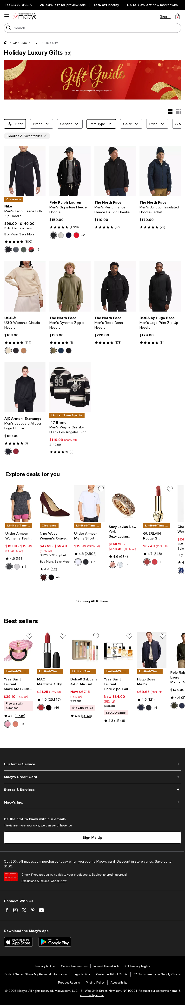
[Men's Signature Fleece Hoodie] (70, 171)
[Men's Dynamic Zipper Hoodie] (70, 286)
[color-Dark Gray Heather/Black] (16, 250)
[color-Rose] (112, 565)
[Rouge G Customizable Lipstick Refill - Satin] (158, 503)
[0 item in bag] (177, 16)
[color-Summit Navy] (61, 350)
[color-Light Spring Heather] (61, 235)
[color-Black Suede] (51, 577)
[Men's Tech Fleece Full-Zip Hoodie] (25, 171)
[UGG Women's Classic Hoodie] (25, 286)
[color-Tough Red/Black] (31, 250)
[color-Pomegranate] (16, 451)
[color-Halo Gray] (17, 567)
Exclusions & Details (35, 881)
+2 (83, 235)
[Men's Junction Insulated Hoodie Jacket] (160, 171)
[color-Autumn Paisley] (181, 570)
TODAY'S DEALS (18, 5)
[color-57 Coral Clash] (15, 724)
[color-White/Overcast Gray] (78, 562)
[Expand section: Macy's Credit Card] (92, 777)
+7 (38, 249)
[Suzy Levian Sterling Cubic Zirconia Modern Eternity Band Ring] (124, 503)
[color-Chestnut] (23, 350)
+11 (24, 566)
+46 (56, 707)
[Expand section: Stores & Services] (92, 789)
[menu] (7, 16)
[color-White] (120, 565)
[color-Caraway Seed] (53, 350)
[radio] (8, 249)
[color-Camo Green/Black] (23, 250)
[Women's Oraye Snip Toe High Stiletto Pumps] (55, 503)
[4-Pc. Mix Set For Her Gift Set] (85, 650)
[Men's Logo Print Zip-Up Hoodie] (160, 286)
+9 (22, 724)
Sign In (165, 16)
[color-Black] (8, 250)
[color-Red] (76, 235)
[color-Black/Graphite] (86, 562)
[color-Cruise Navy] (69, 235)
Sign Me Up (92, 837)
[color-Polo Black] (53, 235)
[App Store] (18, 942)
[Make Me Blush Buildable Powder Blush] (18, 650)
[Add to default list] (101, 489)
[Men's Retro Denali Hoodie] (115, 286)
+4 (58, 577)
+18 (161, 562)
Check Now (58, 881)
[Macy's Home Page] (24, 16)
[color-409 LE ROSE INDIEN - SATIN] (155, 562)
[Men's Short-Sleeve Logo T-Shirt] (89, 503)
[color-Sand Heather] (8, 350)
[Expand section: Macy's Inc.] (92, 802)
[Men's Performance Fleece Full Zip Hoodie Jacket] (115, 171)
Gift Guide (20, 43)
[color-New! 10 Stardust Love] (8, 724)
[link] (25, 228)
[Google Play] (55, 942)
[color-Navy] (141, 708)
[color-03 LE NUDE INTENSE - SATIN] (147, 562)
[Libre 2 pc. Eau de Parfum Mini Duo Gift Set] (118, 650)
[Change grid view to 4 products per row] (170, 112)
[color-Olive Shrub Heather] (174, 706)
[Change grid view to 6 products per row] (178, 111)
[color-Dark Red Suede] (43, 577)
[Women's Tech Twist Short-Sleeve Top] (20, 503)
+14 (93, 562)
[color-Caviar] (49, 708)
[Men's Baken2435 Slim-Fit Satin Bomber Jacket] (151, 650)
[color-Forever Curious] (41, 708)
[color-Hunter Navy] (182, 706)
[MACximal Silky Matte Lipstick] (51, 650)
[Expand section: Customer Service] (92, 764)
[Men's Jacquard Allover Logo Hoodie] (25, 387)
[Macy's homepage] (7, 43)
